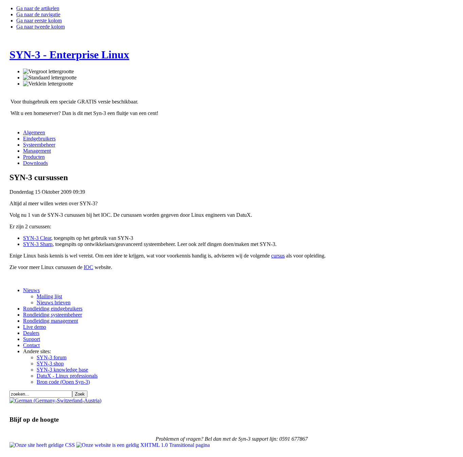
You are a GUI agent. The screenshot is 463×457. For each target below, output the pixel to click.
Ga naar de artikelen (37, 8)
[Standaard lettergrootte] (50, 78)
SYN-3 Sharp (38, 244)
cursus (278, 256)
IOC (88, 267)
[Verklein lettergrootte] (48, 84)
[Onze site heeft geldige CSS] (42, 445)
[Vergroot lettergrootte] (48, 72)
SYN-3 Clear (37, 238)
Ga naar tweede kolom (40, 27)
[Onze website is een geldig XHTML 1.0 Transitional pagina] (143, 445)
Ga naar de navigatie (38, 14)
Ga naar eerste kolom (39, 20)
